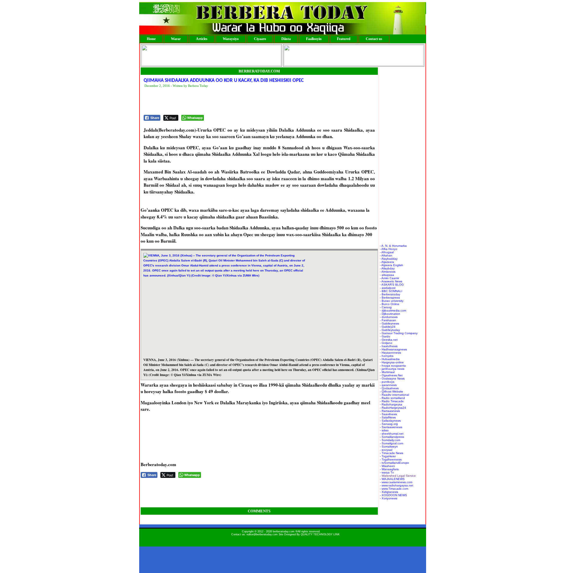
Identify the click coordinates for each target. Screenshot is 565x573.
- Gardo (385, 336)
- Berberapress (390, 297)
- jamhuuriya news (392, 368)
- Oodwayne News (392, 378)
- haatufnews (389, 346)
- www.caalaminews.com (396, 482)
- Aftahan (386, 255)
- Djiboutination (390, 313)
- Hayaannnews (390, 352)
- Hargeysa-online (392, 362)
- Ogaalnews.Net (391, 375)
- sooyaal (386, 449)
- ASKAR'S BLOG (392, 284)
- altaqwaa (387, 274)
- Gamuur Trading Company (399, 333)
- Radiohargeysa (391, 404)
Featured (343, 39)
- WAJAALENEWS (392, 479)
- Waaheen (387, 466)
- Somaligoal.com (391, 443)
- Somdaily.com (390, 440)
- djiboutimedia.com (393, 310)
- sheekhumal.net (391, 433)
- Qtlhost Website (391, 391)
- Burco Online (389, 304)
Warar (176, 39)
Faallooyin (314, 39)
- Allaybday (387, 268)
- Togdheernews (391, 459)
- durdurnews (389, 317)
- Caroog (386, 307)
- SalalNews (388, 417)
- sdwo (384, 430)
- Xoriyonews (388, 498)
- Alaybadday (389, 258)
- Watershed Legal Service (398, 475)
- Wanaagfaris (389, 469)
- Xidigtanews (389, 491)
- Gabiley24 (388, 326)
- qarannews (388, 385)
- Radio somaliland (392, 398)
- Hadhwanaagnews (393, 349)
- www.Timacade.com (394, 488)
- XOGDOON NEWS (393, 495)
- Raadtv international (394, 394)
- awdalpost (388, 287)
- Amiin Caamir (389, 278)
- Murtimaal (387, 372)
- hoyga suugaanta (393, 365)
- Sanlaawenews (391, 427)
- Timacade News (391, 453)
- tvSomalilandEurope (394, 462)
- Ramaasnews (390, 411)
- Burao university (391, 300)
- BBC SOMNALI (391, 291)
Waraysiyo (231, 39)
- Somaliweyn (389, 446)
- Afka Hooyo (388, 249)
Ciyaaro (260, 39)
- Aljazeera (387, 262)
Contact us (374, 39)
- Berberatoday (390, 294)
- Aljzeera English (391, 265)
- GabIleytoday (390, 330)
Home (151, 39)
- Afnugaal (387, 252)
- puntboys (387, 381)
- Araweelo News (391, 281)
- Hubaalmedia (390, 359)
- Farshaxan (388, 320)
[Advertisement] (251, 101)
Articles (201, 39)
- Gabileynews (389, 323)
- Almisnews (388, 271)
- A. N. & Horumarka (393, 245)
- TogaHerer (388, 456)
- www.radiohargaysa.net (396, 485)
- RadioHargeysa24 (393, 407)
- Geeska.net (389, 339)
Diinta (286, 39)
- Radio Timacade (392, 401)
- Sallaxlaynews (390, 420)
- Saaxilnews (388, 414)
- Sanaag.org (389, 423)
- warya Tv (387, 472)
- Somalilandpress (392, 436)
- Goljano (386, 343)
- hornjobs (386, 355)
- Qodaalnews (389, 388)
